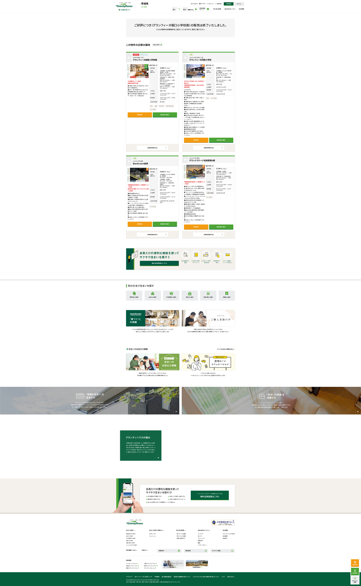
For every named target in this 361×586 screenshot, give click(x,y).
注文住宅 (202, 9)
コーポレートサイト (131, 563)
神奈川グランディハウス (150, 566)
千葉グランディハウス (149, 563)
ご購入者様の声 (180, 538)
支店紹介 (225, 538)
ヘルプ (223, 577)
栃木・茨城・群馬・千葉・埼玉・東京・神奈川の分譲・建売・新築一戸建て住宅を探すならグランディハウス (153, 582)
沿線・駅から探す (130, 543)
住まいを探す (130, 530)
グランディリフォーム (149, 568)
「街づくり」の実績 (181, 536)
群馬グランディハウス (131, 568)
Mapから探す (156, 44)
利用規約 (157, 577)
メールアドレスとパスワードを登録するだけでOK (209, 495)
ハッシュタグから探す (131, 545)
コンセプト (200, 534)
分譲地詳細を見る (152, 148)
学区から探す (129, 540)
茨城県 (144, 3)
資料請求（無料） (165, 115)
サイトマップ (129, 577)
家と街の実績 (217, 9)
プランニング (201, 538)
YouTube (203, 3)
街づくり (200, 536)
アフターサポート (202, 545)
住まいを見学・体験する (156, 530)
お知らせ (144, 550)
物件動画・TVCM (131, 550)
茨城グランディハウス (131, 566)
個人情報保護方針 (166, 577)
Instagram (195, 3)
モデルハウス (152, 534)
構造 (199, 543)
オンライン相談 (216, 551)
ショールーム (152, 536)
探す (175, 9)
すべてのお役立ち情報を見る (225, 349)
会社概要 (225, 536)
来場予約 (139, 115)
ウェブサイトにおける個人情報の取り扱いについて (206, 577)
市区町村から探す (131, 534)
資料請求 (188, 551)
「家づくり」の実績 (181, 534)
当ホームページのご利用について (143, 577)
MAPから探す (129, 536)
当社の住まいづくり (229, 9)
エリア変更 (144, 6)
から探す (134, 297)
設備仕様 (200, 540)
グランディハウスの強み (229, 534)
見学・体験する (188, 9)
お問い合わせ (230, 577)
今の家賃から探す (131, 538)
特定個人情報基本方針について (182, 577)
